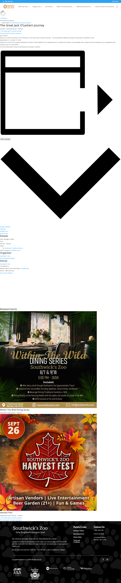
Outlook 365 (4, 231)
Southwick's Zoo (15, 250)
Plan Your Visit (23, 6)
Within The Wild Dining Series (14, 409)
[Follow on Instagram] (107, 559)
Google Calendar (5, 227)
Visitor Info (115, 1)
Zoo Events (48, 6)
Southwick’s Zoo (5, 256)
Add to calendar (5, 139)
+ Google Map (24, 268)
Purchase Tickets (78, 531)
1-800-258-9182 (99, 530)
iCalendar (3, 229)
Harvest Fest (6, 512)
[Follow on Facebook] (103, 559)
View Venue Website (6, 273)
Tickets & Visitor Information (104, 6)
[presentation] (48, 407)
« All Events (3, 18)
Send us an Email (99, 534)
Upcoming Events (78, 534)
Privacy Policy (77, 537)
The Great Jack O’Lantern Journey (11, 31)
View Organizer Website (7, 258)
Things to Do (36, 6)
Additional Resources (83, 6)
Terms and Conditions (76, 541)
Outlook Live (4, 233)
